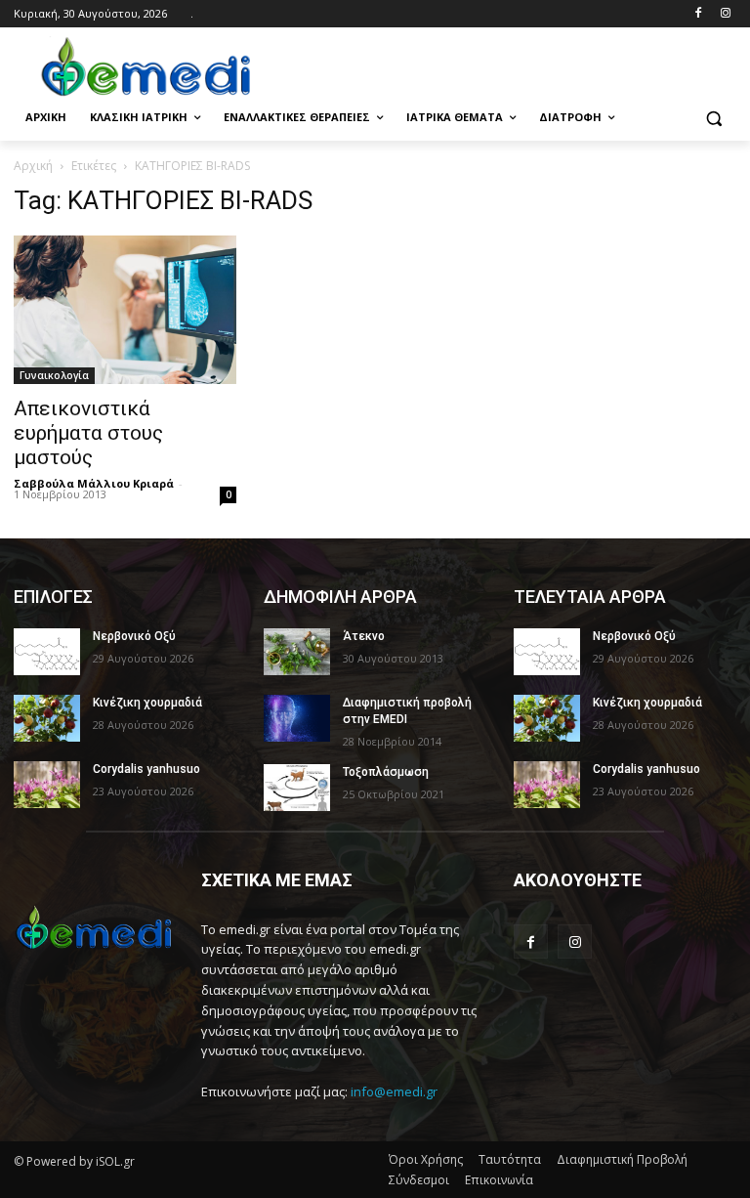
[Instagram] (725, 14)
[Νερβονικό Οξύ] (47, 651)
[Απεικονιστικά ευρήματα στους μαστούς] (125, 309)
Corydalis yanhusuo (146, 769)
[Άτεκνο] (297, 651)
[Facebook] (698, 14)
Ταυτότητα (510, 1159)
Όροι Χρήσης (426, 1159)
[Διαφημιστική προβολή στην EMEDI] (297, 718)
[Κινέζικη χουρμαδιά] (47, 718)
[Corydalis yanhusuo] (47, 784)
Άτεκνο (364, 636)
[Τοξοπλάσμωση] (297, 787)
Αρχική (33, 165)
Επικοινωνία (499, 1180)
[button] (713, 118)
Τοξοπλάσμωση (386, 772)
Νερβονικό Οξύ (134, 636)
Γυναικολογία (54, 375)
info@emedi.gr (394, 1091)
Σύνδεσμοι (419, 1180)
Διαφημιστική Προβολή (622, 1159)
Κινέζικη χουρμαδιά (147, 702)
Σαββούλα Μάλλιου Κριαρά (94, 483)
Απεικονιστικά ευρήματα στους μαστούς (88, 433)
